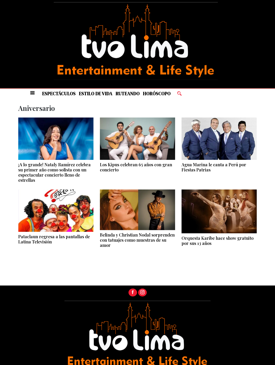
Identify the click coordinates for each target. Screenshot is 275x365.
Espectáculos (59, 93)
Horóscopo (157, 93)
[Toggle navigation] (32, 93)
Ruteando (128, 93)
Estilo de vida (95, 93)
